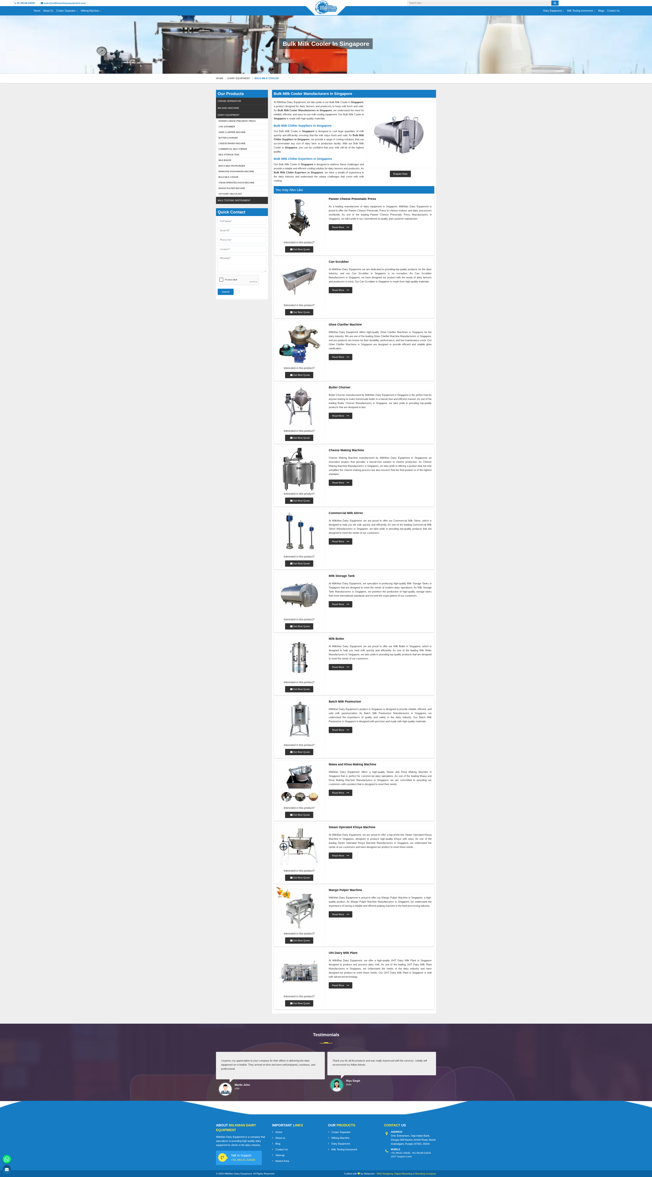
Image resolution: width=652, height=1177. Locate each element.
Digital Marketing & (404, 1173)
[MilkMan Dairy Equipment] (326, 10)
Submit (225, 291)
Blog (277, 1143)
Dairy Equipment (552, 10)
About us (280, 1137)
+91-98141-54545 (243, 1160)
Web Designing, (385, 1173)
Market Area (282, 1161)
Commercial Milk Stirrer (233, 149)
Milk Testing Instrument (580, 10)
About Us (48, 10)
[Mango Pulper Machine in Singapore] (299, 909)
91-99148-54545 (25, 3)
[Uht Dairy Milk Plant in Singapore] (299, 971)
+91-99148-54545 (421, 1153)
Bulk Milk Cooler (228, 177)
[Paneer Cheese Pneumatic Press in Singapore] (299, 217)
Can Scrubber (227, 126)
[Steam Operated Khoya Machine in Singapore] (299, 846)
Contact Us (613, 10)
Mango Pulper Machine (232, 188)
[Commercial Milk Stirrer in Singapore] (299, 532)
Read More (338, 227)
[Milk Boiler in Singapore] (299, 657)
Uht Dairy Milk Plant (230, 194)
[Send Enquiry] (7, 1169)
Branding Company (425, 1173)
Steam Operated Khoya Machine (236, 183)
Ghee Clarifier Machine (232, 132)
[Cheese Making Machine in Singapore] (299, 469)
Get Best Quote (301, 249)
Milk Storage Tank (229, 155)
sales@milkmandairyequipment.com (64, 3)
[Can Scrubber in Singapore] (299, 280)
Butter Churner (228, 138)
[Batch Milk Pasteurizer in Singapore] (299, 720)
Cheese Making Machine (232, 143)
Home (37, 10)
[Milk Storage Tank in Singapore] (299, 594)
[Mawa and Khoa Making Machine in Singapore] (299, 783)
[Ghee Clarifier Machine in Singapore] (299, 343)
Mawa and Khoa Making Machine (236, 171)
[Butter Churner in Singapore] (299, 406)
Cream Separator (65, 10)
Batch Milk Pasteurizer (232, 166)
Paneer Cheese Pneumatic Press (237, 121)
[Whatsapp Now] (7, 1159)
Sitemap (280, 1155)
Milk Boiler (225, 160)
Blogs (601, 10)
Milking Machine (90, 10)
